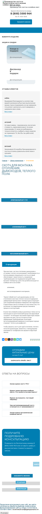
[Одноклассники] (6, 339)
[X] (9, 339)
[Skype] (17, 339)
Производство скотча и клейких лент (24, 7)
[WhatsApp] (14, 339)
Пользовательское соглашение (21, 498)
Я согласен (4, 513)
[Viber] (12, 339)
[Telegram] (20, 339)
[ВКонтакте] (3, 339)
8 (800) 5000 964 (21, 13)
